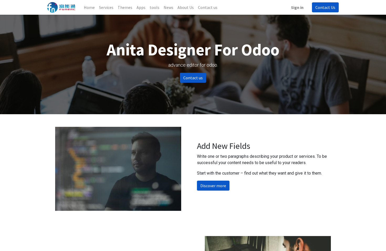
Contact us (193, 77)
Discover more (213, 185)
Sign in (297, 7)
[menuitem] (89, 7)
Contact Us (325, 7)
